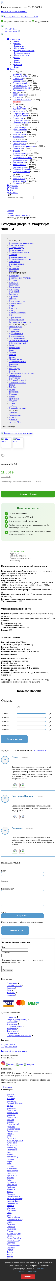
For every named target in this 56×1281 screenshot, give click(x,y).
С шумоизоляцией (21, 153)
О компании (14, 39)
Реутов (10, 1231)
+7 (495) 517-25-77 (12, 16)
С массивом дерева (17, 245)
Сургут (10, 1250)
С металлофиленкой (17, 362)
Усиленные (14, 392)
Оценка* (5, 881)
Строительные (15, 317)
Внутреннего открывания (24, 146)
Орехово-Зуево (13, 1217)
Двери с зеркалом (16, 250)
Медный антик (15, 359)
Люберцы (11, 1187)
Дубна (9, 1136)
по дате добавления (23, 750)
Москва (10, 1192)
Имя (4, 947)
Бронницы (11, 1101)
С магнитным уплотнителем (21, 373)
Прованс (12, 371)
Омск (9, 1213)
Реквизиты (19, 46)
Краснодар (11, 1173)
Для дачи (13, 280)
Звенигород (12, 1145)
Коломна (10, 1166)
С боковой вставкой (17, 380)
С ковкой (13, 255)
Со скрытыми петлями (22, 158)
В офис (12, 306)
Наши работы (20, 48)
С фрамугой (18, 155)
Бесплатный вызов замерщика (14, 11)
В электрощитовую (17, 313)
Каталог (13, 69)
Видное (10, 1106)
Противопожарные (21, 120)
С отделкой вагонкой (18, 257)
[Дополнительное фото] (6, 442)
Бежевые (13, 366)
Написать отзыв (14, 739)
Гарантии (18, 65)
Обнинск (11, 1208)
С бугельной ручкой (21, 169)
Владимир (11, 1108)
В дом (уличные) (20, 109)
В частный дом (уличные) (20, 278)
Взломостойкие (19, 165)
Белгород (11, 1099)
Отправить (7, 970)
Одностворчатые (20, 160)
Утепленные (18, 111)
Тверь (9, 1254)
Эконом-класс (19, 178)
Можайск (11, 1189)
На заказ (17, 183)
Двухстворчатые (16, 334)
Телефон (5, 953)
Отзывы (17, 44)
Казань (10, 1154)
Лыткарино (12, 1185)
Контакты (13, 192)
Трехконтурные (19, 144)
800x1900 (13, 403)
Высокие (13, 299)
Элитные (13, 413)
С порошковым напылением (21, 243)
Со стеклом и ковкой (22, 99)
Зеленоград (12, 1147)
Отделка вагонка (20, 85)
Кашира (10, 1159)
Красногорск (12, 1171)
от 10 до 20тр (15, 422)
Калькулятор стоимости (24, 51)
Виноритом (14, 268)
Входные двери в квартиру (18, 215)
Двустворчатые (19, 162)
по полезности (40, 750)
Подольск (11, 1224)
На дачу (16, 125)
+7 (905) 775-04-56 (29, 16)
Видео (17, 67)
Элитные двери (19, 181)
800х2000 (13, 401)
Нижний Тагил (13, 1201)
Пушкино (11, 1226)
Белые (15, 92)
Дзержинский (13, 1124)
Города (17, 62)
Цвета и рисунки (21, 55)
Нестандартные (19, 167)
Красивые (13, 271)
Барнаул (10, 1094)
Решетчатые (18, 148)
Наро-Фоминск (13, 1196)
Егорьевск (7, 1087)
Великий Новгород (15, 1103)
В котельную (18, 137)
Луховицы (11, 1182)
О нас (16, 41)
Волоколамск (12, 1112)
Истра (9, 1152)
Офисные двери (19, 127)
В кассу (12, 310)
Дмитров (11, 1126)
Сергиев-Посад (13, 1240)
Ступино (11, 1247)
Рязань (9, 1236)
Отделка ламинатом (21, 88)
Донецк (10, 1133)
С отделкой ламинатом (19, 252)
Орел (9, 1215)
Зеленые (12, 352)
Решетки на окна (14, 986)
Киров (9, 1161)
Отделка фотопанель (21, 90)
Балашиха (11, 1096)
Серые (11, 350)
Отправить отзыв (15, 930)
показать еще (9, 426)
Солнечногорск (13, 1245)
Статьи (17, 58)
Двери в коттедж (20, 130)
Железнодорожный (15, 1140)
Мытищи (11, 1194)
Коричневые (14, 348)
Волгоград (11, 1110)
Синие (12, 357)
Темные (12, 355)
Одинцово (11, 1210)
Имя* (3, 871)
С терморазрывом (20, 113)
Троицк (10, 1257)
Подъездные (14, 292)
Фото (11, 190)
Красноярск (12, 1175)
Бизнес (12, 389)
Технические (18, 118)
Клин (9, 1164)
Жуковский (12, 1143)
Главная (10, 211)
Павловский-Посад (15, 1219)
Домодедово (12, 1131)
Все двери (17, 102)
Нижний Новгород (15, 1199)
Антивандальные (20, 141)
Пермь (9, 1222)
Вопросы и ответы (22, 53)
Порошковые (18, 81)
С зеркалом (17, 74)
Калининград (12, 1157)
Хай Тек (12, 387)
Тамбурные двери (20, 116)
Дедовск (10, 1122)
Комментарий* (7, 889)
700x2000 (13, 406)
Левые (12, 396)
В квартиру (17, 106)
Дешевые (17, 176)
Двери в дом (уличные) (17, 1019)
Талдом (10, 1252)
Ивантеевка (12, 1150)
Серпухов (11, 1243)
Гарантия (11, 995)
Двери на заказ (19, 95)
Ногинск (10, 1206)
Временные (14, 399)
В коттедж (13, 282)
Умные (12, 385)
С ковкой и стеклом (17, 408)
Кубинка (10, 1178)
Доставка (13, 185)
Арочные (16, 151)
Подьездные (12, 1033)
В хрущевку (14, 289)
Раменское (11, 1229)
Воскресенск (12, 1117)
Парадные (17, 132)
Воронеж (11, 1115)
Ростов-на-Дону (14, 1233)
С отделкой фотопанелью (20, 259)
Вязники (10, 1119)
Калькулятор (15, 560)
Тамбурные (14, 294)
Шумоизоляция (19, 134)
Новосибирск (12, 1203)
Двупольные (14, 329)
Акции (17, 60)
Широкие (13, 394)
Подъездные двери (21, 123)
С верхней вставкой (21, 172)
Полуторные (14, 378)
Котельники (12, 1168)
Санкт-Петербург (14, 1238)
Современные (15, 375)
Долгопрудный (13, 1129)
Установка (13, 188)
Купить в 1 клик (28, 494)
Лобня (9, 1180)
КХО (11, 315)
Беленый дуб (14, 368)
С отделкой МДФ (20, 76)
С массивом (18, 78)
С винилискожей (20, 83)
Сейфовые (13, 364)
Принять (28, 1277)
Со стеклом (17, 97)
